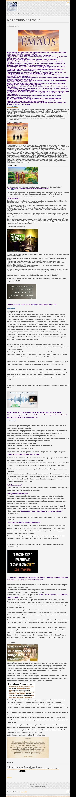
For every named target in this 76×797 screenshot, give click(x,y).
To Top (68, 791)
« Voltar (9, 777)
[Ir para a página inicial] (31, 7)
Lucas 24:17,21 (11, 421)
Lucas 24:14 (11, 308)
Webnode (42, 786)
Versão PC (24, 792)
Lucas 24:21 (11, 190)
